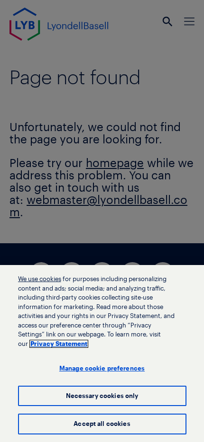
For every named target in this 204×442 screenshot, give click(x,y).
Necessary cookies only (102, 396)
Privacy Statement (58, 344)
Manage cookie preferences (102, 368)
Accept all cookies (102, 424)
